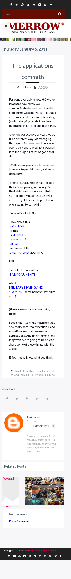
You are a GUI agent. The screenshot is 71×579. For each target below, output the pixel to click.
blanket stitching (25, 370)
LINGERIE (16, 243)
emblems (42, 370)
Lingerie (50, 374)
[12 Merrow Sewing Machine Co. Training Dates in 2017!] (47, 491)
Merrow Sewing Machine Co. (40, 550)
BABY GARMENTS (22, 274)
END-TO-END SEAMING (27, 252)
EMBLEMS (17, 226)
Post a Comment (19, 520)
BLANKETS (17, 235)
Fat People (37, 374)
